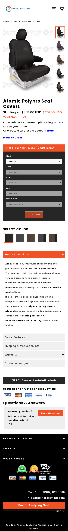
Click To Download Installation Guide (34, 380)
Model (9, 177)
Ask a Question (50, 413)
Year (8, 156)
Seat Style (11, 199)
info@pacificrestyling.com (46, 498)
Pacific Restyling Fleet (33, 505)
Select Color (15, 229)
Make (8, 166)
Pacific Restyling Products (32, 525)
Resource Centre (18, 438)
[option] (28, 59)
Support (10, 448)
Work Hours (14, 458)
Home (6, 21)
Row (8, 188)
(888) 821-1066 (54, 492)
